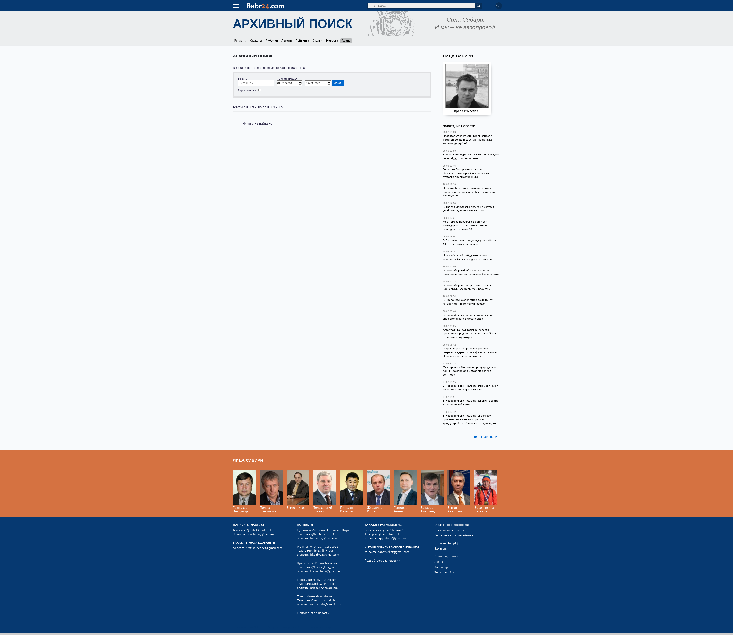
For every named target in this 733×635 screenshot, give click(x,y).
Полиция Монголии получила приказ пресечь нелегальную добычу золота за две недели (469, 192)
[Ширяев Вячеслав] (466, 87)
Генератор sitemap (320, 627)
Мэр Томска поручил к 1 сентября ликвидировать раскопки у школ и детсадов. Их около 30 (465, 225)
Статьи (317, 40)
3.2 (256, 627)
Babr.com (265, 6)
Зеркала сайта (444, 572)
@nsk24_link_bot (322, 583)
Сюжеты (256, 40)
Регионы (240, 40)
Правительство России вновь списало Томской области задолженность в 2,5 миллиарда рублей (467, 139)
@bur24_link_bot (322, 534)
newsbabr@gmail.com (260, 534)
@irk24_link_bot (322, 550)
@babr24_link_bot (259, 530)
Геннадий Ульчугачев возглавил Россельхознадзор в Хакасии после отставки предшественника (466, 173)
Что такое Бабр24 (446, 543)
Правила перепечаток (449, 530)
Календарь (441, 567)
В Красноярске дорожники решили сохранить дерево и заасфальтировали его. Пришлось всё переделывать (471, 352)
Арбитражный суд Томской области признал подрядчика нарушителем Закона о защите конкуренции (470, 333)
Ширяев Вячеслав (464, 111)
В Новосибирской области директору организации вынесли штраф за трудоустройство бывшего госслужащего (469, 419)
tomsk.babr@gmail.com (325, 604)
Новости (332, 40)
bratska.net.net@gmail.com (264, 548)
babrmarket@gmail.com (393, 552)
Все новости (486, 437)
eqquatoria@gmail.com (393, 538)
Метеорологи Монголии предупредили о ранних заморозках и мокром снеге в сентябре (469, 370)
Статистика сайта (446, 556)
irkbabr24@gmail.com (324, 554)
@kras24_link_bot (323, 567)
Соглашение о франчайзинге (454, 535)
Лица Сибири (458, 56)
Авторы (286, 40)
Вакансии (441, 548)
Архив (346, 40)
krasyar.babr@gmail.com (326, 571)
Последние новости (459, 126)
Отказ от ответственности (451, 524)
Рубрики (272, 40)
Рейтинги (302, 40)
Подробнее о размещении (382, 560)
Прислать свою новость (313, 613)
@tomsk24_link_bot (324, 600)
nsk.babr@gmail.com (324, 587)
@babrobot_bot (389, 534)
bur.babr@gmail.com (323, 538)
